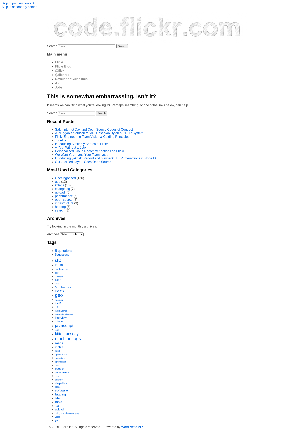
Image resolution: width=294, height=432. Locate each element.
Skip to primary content (18, 3)
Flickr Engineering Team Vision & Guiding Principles (92, 136)
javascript (64, 325)
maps (59, 343)
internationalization (64, 314)
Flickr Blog (63, 66)
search (60, 210)
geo (57, 181)
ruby (57, 376)
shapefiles (61, 383)
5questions (62, 254)
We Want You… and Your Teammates (81, 154)
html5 (58, 303)
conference (61, 269)
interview (61, 317)
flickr (57, 283)
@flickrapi (62, 74)
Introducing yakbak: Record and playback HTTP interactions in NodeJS (105, 158)
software (61, 390)
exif (56, 273)
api (59, 259)
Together (61, 140)
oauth (57, 351)
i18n (57, 307)
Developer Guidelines (71, 79)
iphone (59, 321)
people (59, 368)
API (57, 83)
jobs (57, 330)
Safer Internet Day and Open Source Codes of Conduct (94, 129)
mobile (59, 347)
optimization (60, 361)
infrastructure (64, 203)
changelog (62, 189)
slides (58, 387)
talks (58, 398)
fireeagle (59, 276)
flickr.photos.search (64, 287)
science (59, 379)
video (57, 417)
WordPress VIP (132, 427)
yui (56, 420)
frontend (59, 290)
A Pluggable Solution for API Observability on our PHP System (99, 133)
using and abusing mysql (67, 413)
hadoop (60, 207)
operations (60, 358)
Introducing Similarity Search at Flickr (81, 144)
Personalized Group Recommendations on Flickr (89, 151)
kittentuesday (67, 334)
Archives (53, 234)
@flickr (60, 70)
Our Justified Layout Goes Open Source (83, 162)
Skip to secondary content (20, 7)
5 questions (63, 251)
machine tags (68, 338)
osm (57, 365)
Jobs (59, 87)
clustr (59, 265)
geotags (59, 300)
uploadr (60, 192)
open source (64, 199)
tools (58, 402)
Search (52, 46)
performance (64, 196)
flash (58, 279)
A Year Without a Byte (70, 147)
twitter (58, 406)
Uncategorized (65, 178)
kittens (59, 185)
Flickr (59, 62)
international (61, 311)
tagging (60, 394)
